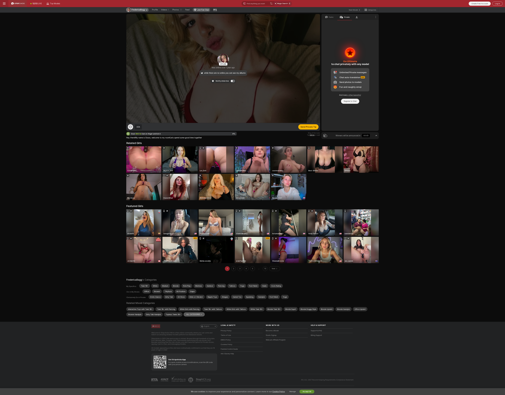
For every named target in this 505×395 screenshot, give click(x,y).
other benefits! (354, 95)
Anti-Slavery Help (227, 354)
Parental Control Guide (229, 349)
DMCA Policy (226, 340)
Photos (177, 10)
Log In (497, 4)
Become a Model (272, 331)
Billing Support (316, 335)
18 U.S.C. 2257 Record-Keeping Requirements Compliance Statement (327, 380)
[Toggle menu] (4, 3)
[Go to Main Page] (18, 3)
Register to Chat (350, 101)
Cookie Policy (278, 392)
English (206, 326)
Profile (155, 10)
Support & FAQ (316, 331)
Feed (187, 10)
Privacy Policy (226, 331)
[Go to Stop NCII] (203, 379)
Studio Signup (271, 335)
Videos (165, 10)
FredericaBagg (134, 279)
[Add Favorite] (130, 127)
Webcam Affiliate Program (276, 340)
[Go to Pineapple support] (191, 379)
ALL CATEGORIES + (194, 314)
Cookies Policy (226, 344)
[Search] (271, 3)
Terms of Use (226, 335)
